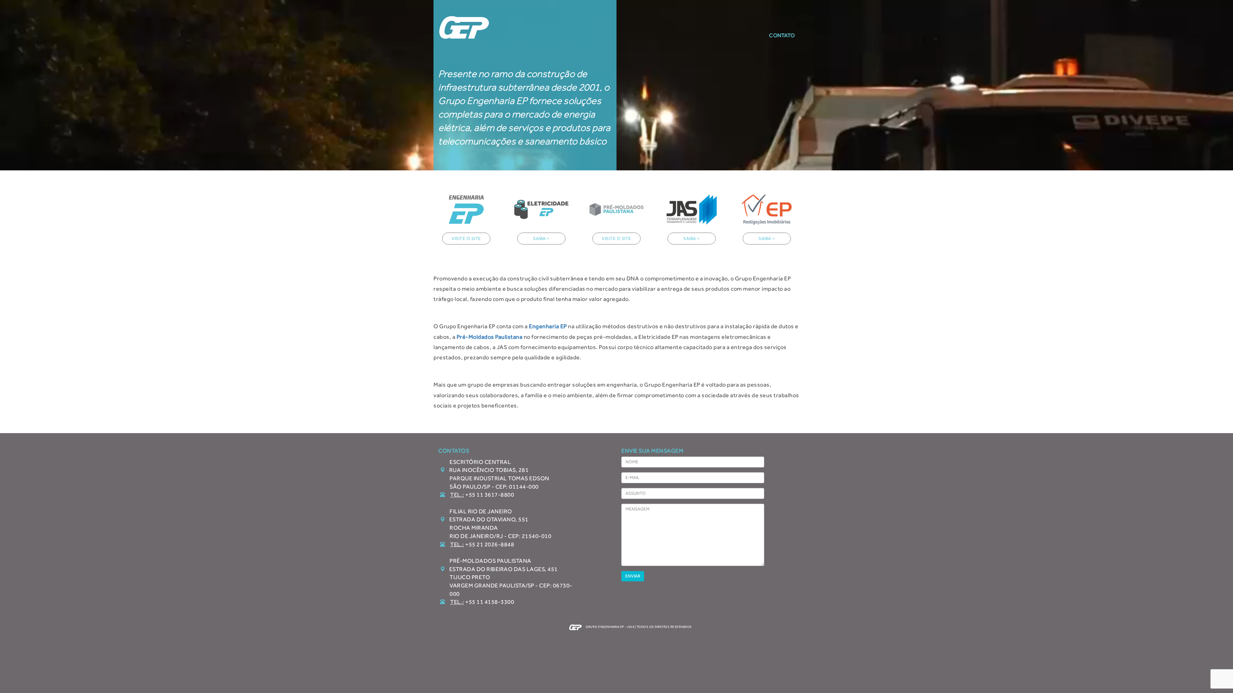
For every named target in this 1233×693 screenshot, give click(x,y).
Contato (782, 35)
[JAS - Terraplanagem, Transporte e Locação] (691, 209)
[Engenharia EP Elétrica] (466, 209)
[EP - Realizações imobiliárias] (767, 209)
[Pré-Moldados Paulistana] (616, 209)
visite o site (466, 238)
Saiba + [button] (541, 238)
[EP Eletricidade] (541, 209)
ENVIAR (632, 576)
